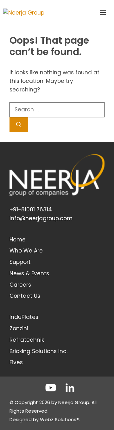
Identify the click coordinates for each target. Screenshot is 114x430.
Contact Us (25, 296)
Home (18, 239)
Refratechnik (27, 340)
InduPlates (24, 317)
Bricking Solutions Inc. (38, 351)
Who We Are (26, 250)
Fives (16, 362)
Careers (20, 285)
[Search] (19, 125)
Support (20, 262)
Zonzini (19, 328)
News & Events (29, 273)
